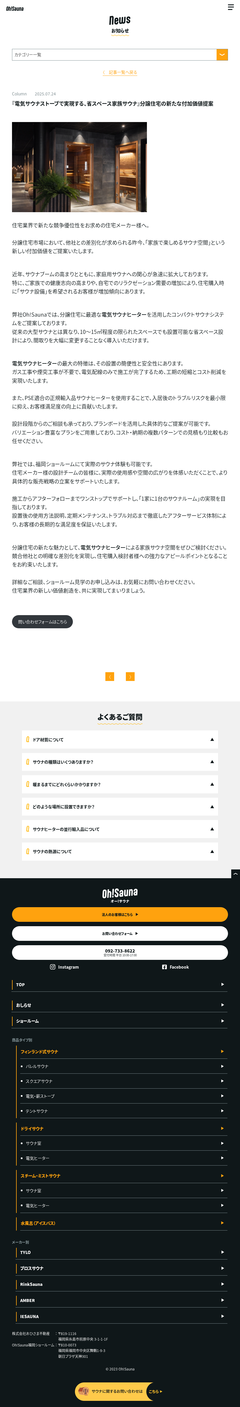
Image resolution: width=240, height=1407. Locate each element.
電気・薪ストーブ (40, 1096)
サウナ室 (33, 1143)
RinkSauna (31, 1284)
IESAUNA (29, 1316)
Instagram (68, 967)
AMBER (27, 1300)
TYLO (25, 1252)
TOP (20, 984)
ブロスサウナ (31, 1268)
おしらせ (23, 1005)
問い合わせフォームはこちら (42, 621)
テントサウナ (37, 1111)
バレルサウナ (37, 1066)
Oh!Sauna (15, 8)
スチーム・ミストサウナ (40, 1175)
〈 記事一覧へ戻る (120, 72)
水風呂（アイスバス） (38, 1223)
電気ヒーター (37, 1158)
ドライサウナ (32, 1128)
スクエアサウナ (39, 1081)
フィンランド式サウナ (39, 1051)
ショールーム (27, 1021)
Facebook (179, 967)
